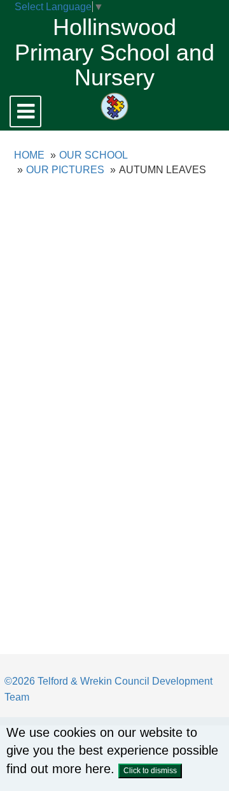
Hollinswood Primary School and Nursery (114, 52)
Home (29, 155)
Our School (93, 155)
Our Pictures (65, 169)
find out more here (58, 769)
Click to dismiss (150, 770)
